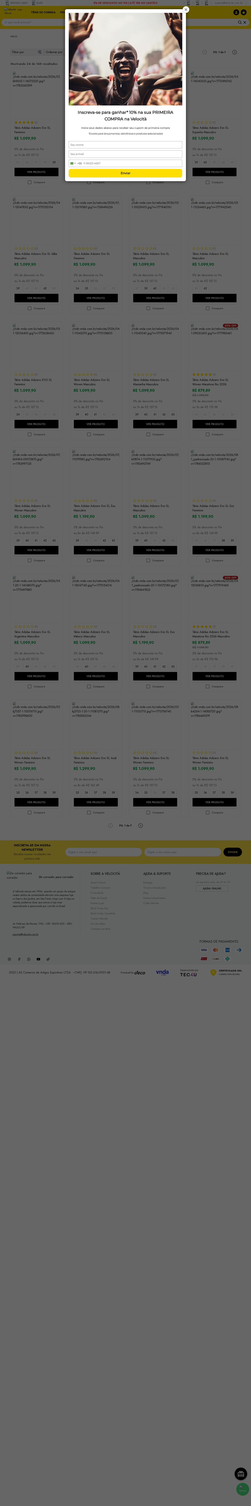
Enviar (125, 173)
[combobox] (75, 163)
